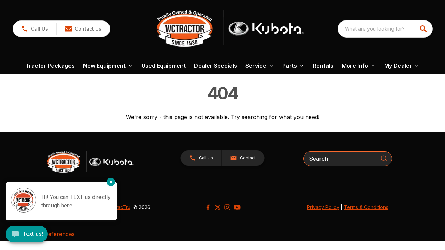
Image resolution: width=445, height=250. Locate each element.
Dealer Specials (215, 65)
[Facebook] (207, 207)
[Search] (384, 158)
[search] (424, 29)
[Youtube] (237, 207)
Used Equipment (163, 65)
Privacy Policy (323, 207)
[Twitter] (217, 207)
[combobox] (385, 28)
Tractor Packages (50, 65)
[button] (34, 29)
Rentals (323, 65)
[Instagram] (227, 207)
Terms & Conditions (366, 207)
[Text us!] (26, 235)
